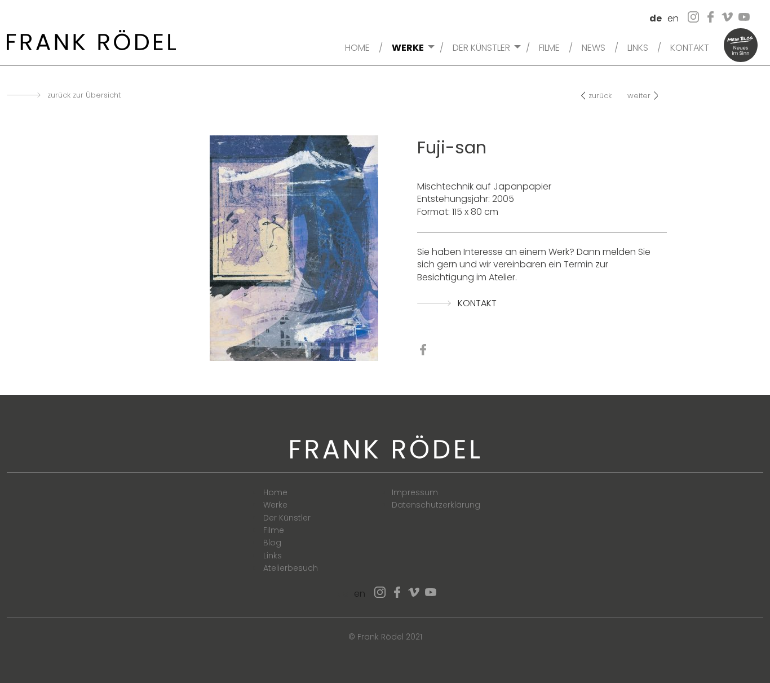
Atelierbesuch (290, 568)
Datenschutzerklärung (436, 504)
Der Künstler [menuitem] (481, 46)
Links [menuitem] (637, 46)
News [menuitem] (593, 46)
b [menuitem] (741, 45)
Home (275, 492)
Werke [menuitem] (408, 46)
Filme (273, 530)
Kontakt (477, 303)
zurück (600, 95)
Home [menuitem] (357, 46)
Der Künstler (287, 517)
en (673, 18)
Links (272, 555)
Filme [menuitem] (549, 46)
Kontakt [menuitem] (689, 46)
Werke (275, 504)
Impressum (415, 492)
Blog (272, 542)
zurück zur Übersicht (84, 95)
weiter (638, 95)
